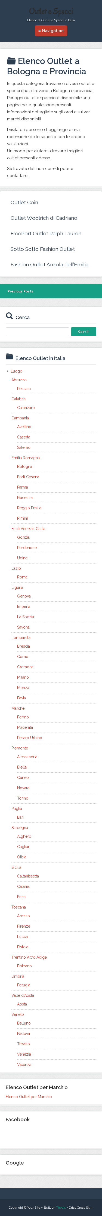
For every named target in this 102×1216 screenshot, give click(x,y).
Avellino (24, 427)
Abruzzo (19, 380)
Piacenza (25, 497)
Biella (22, 767)
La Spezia (25, 617)
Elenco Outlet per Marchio (29, 1097)
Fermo (23, 717)
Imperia (23, 606)
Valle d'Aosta (22, 995)
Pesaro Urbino (29, 738)
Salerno (23, 447)
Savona (23, 627)
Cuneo (23, 777)
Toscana (18, 907)
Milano (23, 677)
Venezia (24, 1054)
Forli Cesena (28, 477)
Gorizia (23, 537)
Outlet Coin (24, 202)
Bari (20, 817)
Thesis (61, 1207)
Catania (23, 886)
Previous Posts (20, 291)
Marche (17, 708)
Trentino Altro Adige (29, 957)
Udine (22, 558)
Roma (22, 577)
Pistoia (22, 947)
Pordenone (27, 547)
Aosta (22, 1004)
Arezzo (23, 916)
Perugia (23, 985)
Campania (20, 418)
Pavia (21, 698)
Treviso (23, 1044)
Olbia (21, 857)
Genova (24, 596)
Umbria (17, 976)
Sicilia (16, 867)
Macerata (25, 727)
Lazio (16, 568)
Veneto (17, 1014)
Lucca (22, 936)
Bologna (24, 466)
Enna (21, 897)
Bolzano (24, 966)
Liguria (17, 587)
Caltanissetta (28, 876)
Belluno (24, 1023)
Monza (23, 687)
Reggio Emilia (29, 508)
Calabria (18, 399)
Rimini (22, 518)
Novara (23, 788)
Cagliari (23, 847)
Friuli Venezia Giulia (28, 528)
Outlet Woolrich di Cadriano (44, 218)
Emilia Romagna (25, 458)
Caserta (23, 437)
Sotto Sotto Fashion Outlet (43, 249)
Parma (22, 487)
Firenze (23, 926)
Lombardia (20, 637)
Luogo (16, 371)
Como (22, 656)
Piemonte (19, 748)
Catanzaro (26, 408)
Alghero (24, 836)
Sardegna (19, 827)
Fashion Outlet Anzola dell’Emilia (49, 264)
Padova (23, 1033)
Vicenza (24, 1064)
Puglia (16, 808)
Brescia (23, 646)
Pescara (24, 388)
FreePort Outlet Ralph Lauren (46, 233)
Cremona (25, 667)
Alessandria (27, 757)
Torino (22, 798)
